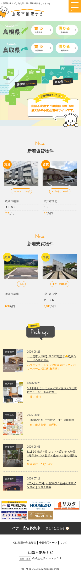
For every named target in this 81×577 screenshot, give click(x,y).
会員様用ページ (48, 542)
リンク (64, 542)
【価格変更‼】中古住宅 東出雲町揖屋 (50, 420)
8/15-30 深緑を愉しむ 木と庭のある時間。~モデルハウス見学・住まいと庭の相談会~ (52, 455)
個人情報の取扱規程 (24, 542)
